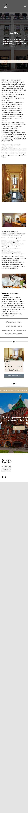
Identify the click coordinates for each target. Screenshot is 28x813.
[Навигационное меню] (25, 6)
